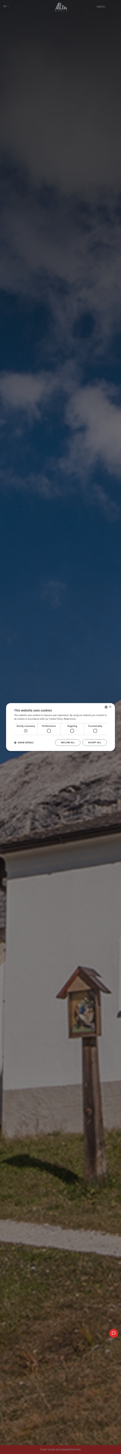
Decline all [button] (68, 742)
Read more (70, 719)
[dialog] (60, 727)
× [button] (110, 707)
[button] (23, 742)
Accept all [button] (94, 742)
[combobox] (106, 707)
